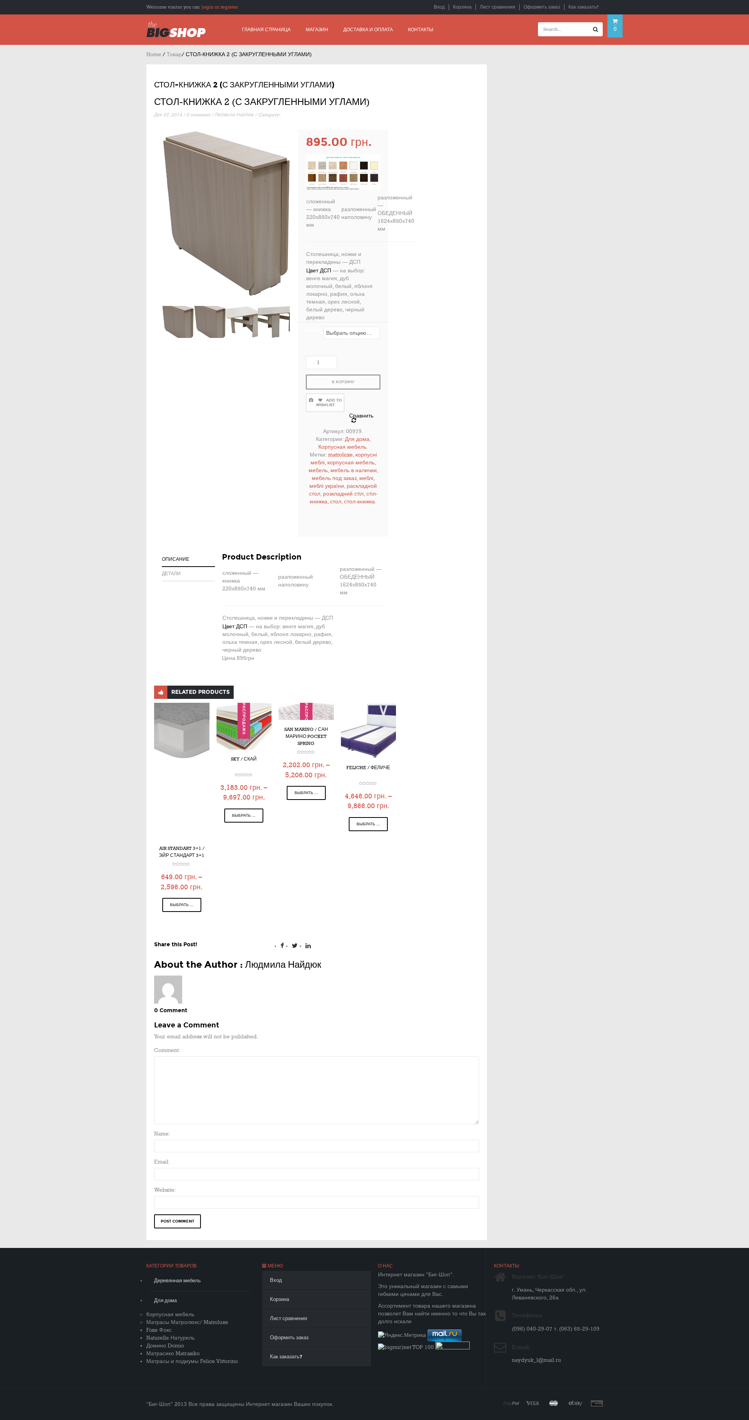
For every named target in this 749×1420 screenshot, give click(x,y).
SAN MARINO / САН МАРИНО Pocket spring (306, 736)
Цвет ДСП (318, 270)
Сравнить (361, 415)
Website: (165, 1190)
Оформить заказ (542, 7)
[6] (274, 322)
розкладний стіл (343, 494)
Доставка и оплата (368, 29)
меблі (366, 478)
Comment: (167, 1050)
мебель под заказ (334, 478)
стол (335, 501)
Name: (162, 1133)
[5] (242, 322)
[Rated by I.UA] (452, 1347)
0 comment (198, 115)
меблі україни (326, 486)
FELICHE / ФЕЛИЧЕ (368, 768)
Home (153, 54)
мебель (318, 470)
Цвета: (312, 330)
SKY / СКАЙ (244, 759)
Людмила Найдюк (234, 115)
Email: (162, 1162)
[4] (178, 322)
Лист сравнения (497, 7)
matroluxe (340, 454)
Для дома (357, 439)
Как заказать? (583, 7)
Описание (175, 559)
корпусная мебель (350, 462)
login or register (220, 7)
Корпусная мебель (342, 447)
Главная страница (266, 29)
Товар (174, 54)
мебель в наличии (353, 470)
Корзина (462, 7)
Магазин (317, 29)
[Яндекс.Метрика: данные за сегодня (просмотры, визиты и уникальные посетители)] (402, 1335)
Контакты (420, 29)
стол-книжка (359, 501)
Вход (439, 7)
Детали (171, 573)
